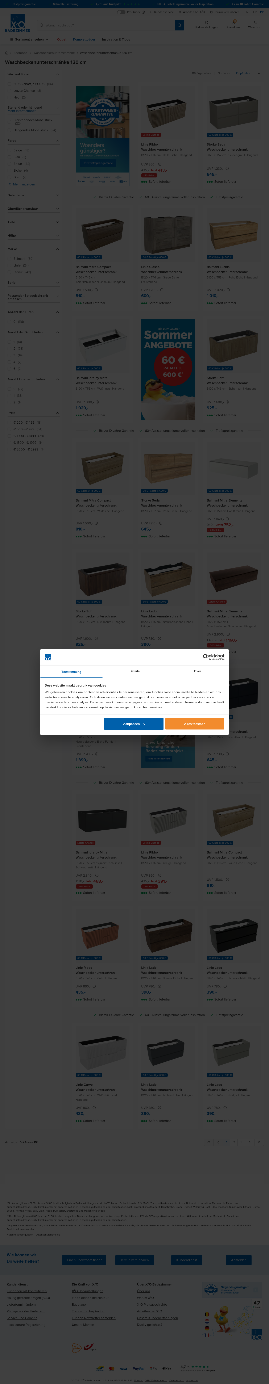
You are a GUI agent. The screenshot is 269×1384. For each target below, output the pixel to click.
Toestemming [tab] (71, 671)
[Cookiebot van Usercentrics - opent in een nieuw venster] (206, 657)
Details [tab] (134, 671)
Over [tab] (197, 671)
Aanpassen (131, 724)
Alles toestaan (194, 724)
